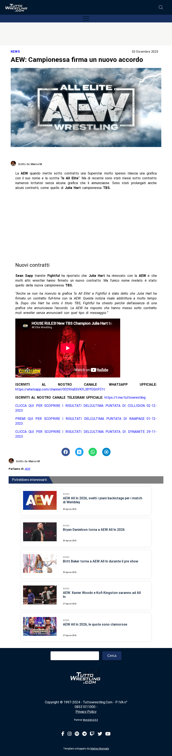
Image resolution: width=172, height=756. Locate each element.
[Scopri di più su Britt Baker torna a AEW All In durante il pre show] (40, 564)
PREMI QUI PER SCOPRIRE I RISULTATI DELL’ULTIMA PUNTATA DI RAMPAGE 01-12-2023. (86, 421)
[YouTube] (108, 734)
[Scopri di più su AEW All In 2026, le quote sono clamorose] (40, 627)
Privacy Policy (86, 712)
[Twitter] (100, 734)
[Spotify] (77, 734)
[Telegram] (84, 734)
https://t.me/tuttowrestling (125, 397)
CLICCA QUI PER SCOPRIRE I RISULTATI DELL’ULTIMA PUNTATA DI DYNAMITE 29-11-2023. (86, 434)
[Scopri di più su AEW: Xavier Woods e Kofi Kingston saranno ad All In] (40, 596)
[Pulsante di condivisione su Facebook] (65, 452)
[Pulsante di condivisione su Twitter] (79, 452)
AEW (27, 468)
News (15, 51)
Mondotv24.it (90, 719)
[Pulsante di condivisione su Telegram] (106, 452)
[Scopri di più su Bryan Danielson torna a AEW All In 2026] (40, 532)
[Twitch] (92, 734)
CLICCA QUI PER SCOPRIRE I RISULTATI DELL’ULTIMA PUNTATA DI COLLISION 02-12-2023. (86, 408)
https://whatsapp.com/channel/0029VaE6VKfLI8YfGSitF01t (60, 389)
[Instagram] (70, 734)
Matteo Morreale (99, 748)
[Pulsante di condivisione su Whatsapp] (93, 452)
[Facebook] (62, 734)
